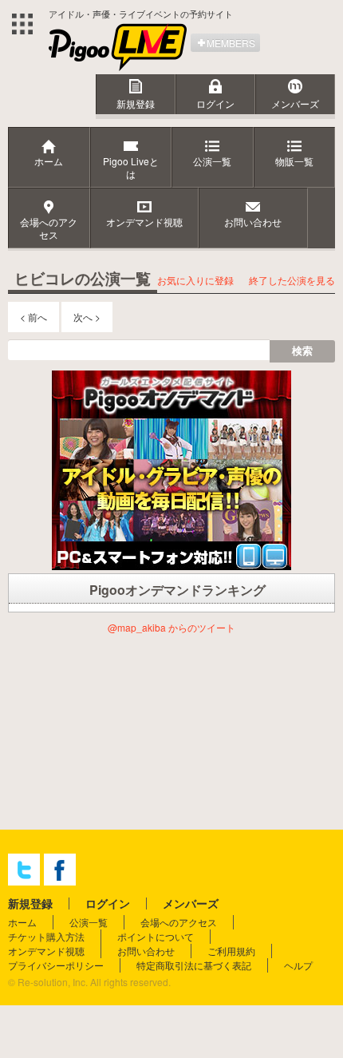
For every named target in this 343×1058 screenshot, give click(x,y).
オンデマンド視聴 (46, 950)
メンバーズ (295, 103)
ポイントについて (155, 936)
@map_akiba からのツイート (171, 627)
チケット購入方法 (46, 936)
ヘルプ (298, 965)
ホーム (22, 922)
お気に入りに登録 (195, 280)
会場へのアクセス (178, 922)
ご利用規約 (231, 950)
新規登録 (135, 103)
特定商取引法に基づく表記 (193, 965)
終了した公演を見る (292, 280)
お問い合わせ (146, 950)
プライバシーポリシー (56, 965)
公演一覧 (88, 922)
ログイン (215, 103)
